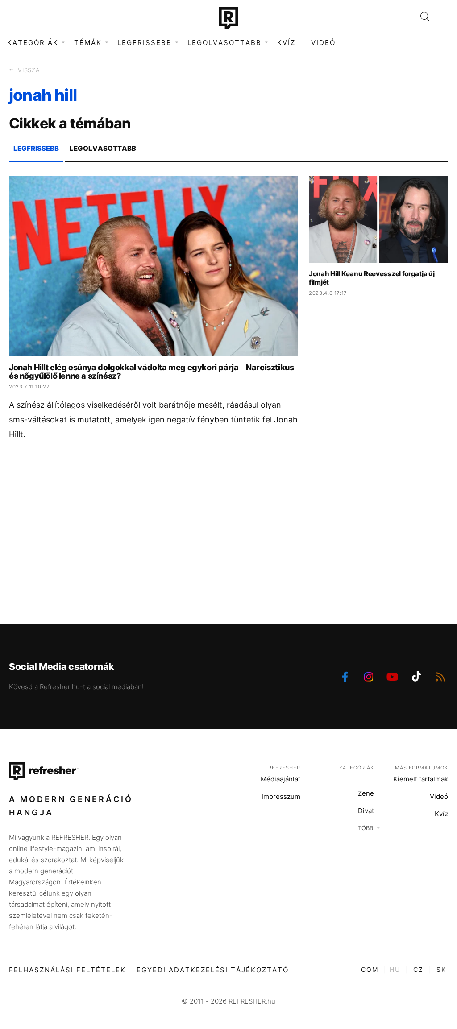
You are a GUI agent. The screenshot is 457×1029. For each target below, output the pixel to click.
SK (441, 969)
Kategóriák (356, 768)
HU (395, 969)
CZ (418, 969)
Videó (323, 42)
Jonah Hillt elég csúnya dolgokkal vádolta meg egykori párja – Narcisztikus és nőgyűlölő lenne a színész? (151, 371)
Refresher (284, 768)
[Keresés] (420, 17)
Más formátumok (421, 768)
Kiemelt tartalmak (420, 779)
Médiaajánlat (280, 779)
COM (369, 969)
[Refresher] (228, 18)
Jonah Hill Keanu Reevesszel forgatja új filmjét (371, 277)
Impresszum (281, 796)
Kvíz (286, 42)
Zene (366, 793)
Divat (366, 810)
